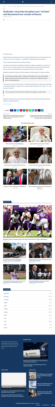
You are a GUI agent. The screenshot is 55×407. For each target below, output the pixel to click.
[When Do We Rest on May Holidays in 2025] (15, 134)
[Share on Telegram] (33, 110)
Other (28, 306)
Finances (28, 299)
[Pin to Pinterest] (21, 110)
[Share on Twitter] (18, 110)
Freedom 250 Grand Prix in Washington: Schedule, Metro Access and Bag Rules (12, 260)
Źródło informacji (7, 104)
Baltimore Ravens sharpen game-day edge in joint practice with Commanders (25, 239)
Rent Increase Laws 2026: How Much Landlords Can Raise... (44, 393)
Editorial (38, 405)
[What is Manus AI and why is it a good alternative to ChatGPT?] (35, 350)
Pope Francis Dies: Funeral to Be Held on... (40, 143)
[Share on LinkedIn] (24, 110)
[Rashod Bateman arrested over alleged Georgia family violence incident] (40, 250)
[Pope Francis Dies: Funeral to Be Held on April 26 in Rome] (40, 134)
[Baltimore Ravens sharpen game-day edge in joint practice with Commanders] (27, 221)
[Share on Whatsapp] (30, 110)
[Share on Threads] (39, 110)
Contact (53, 405)
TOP (9, 6)
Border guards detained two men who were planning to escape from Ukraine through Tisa (12, 395)
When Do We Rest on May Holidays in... (15, 143)
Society (28, 312)
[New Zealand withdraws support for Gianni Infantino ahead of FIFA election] (40, 271)
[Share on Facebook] (15, 110)
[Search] (51, 1)
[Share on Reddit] (27, 110)
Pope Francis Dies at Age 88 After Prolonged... (40, 165)
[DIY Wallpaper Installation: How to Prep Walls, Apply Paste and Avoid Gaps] (32, 375)
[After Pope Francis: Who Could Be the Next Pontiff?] (15, 155)
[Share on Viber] (36, 110)
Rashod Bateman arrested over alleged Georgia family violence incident (40, 260)
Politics (28, 309)
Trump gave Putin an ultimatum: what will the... (14, 186)
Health (28, 302)
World (28, 327)
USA (28, 324)
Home (4, 6)
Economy (28, 296)
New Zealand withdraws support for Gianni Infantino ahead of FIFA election (39, 282)
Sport (28, 315)
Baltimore (28, 293)
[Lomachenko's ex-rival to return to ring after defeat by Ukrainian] (13, 381)
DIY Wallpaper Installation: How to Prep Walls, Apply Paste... (45, 375)
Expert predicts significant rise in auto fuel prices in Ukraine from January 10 (35, 361)
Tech (28, 318)
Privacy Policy (45, 405)
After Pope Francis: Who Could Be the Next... (15, 165)
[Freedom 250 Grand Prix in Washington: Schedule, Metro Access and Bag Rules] (14, 250)
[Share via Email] (42, 110)
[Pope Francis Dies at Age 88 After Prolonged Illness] (40, 155)
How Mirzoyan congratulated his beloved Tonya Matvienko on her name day (13, 391)
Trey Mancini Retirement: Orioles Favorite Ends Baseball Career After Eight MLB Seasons (14, 282)
